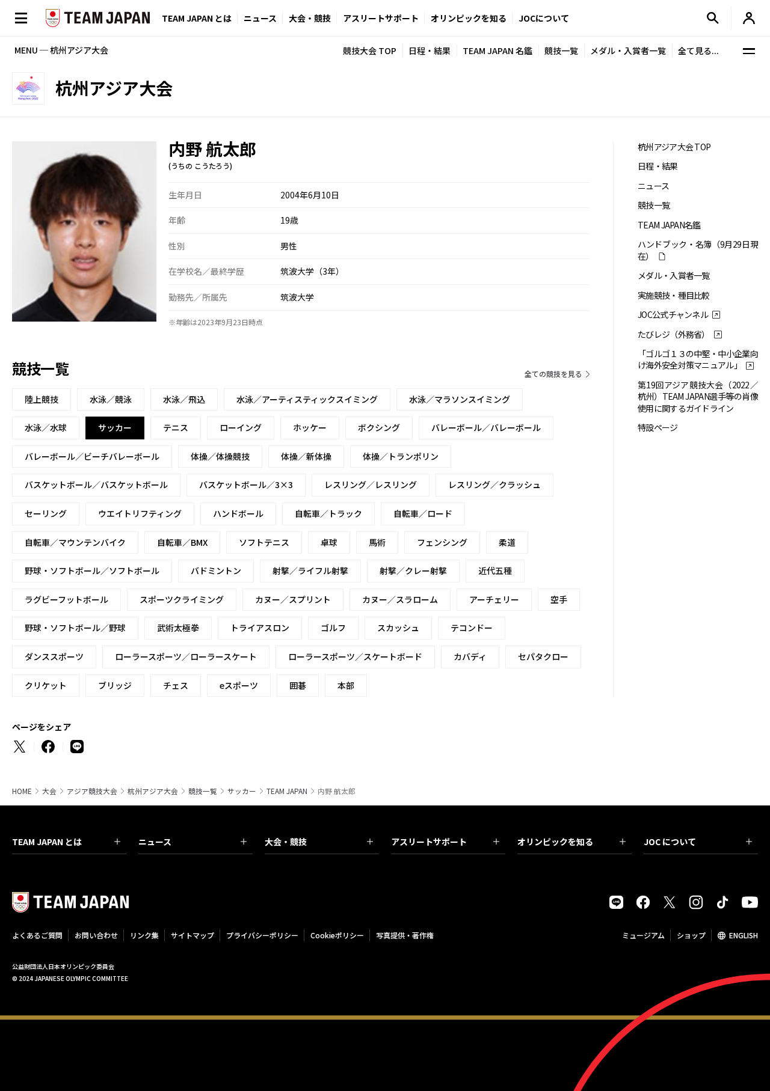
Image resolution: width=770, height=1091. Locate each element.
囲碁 (297, 685)
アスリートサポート (381, 18)
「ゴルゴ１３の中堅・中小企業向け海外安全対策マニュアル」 (698, 359)
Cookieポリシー (337, 935)
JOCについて (544, 18)
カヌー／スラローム (400, 599)
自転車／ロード (422, 513)
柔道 (507, 542)
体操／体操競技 (220, 456)
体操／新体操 (306, 456)
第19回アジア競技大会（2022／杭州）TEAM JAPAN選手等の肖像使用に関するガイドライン (698, 396)
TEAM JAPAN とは (47, 842)
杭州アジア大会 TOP (674, 147)
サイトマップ (192, 935)
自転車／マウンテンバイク (75, 542)
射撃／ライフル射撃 (310, 570)
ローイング (241, 427)
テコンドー (472, 628)
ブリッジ (115, 685)
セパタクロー (543, 656)
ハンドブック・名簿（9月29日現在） (698, 250)
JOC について (670, 842)
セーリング (46, 513)
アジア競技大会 (92, 791)
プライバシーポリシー (262, 935)
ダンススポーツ (54, 656)
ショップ (691, 935)
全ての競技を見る (553, 373)
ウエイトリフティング (140, 513)
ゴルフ (333, 628)
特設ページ (658, 427)
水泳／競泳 (111, 399)
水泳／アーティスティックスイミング (307, 399)
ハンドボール (238, 513)
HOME (22, 791)
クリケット (46, 685)
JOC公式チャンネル (673, 314)
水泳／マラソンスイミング (459, 399)
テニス (175, 427)
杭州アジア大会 (153, 791)
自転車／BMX (182, 542)
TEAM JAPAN (286, 791)
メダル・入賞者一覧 (628, 50)
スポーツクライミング (182, 599)
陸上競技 (41, 399)
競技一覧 (561, 50)
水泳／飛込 (184, 399)
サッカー (241, 791)
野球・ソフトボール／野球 (75, 628)
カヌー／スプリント (293, 599)
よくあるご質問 (37, 935)
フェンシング (442, 542)
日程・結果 (429, 50)
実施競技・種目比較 (674, 295)
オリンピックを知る (469, 18)
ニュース (260, 18)
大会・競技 (286, 842)
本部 (345, 685)
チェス (175, 685)
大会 (49, 791)
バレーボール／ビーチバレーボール (92, 456)
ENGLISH (743, 935)
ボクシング (379, 427)
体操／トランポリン (401, 456)
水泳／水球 (46, 427)
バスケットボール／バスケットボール (96, 484)
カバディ (470, 656)
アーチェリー (494, 599)
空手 (558, 599)
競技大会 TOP (369, 50)
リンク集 (144, 935)
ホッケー (310, 427)
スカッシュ (398, 628)
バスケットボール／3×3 (246, 484)
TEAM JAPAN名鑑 (669, 225)
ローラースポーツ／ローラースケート (186, 656)
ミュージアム (643, 935)
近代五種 (495, 570)
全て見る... (698, 50)
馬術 (377, 542)
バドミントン (216, 570)
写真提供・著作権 (405, 935)
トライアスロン (259, 628)
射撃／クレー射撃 (413, 570)
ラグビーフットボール (66, 599)
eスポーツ (239, 685)
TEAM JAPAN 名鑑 (497, 50)
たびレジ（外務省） (674, 334)
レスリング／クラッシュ (494, 484)
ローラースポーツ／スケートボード (355, 656)
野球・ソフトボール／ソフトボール (92, 570)
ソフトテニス (264, 542)
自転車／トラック (328, 513)
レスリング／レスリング (370, 484)
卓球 (329, 542)
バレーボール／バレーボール (486, 427)
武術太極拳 (178, 628)
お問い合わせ (96, 935)
